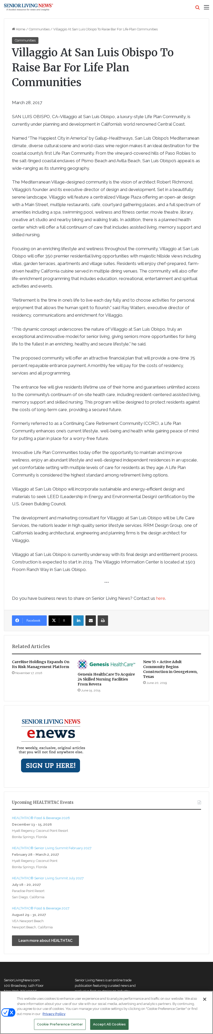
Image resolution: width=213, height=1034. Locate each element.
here (160, 598)
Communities (39, 29)
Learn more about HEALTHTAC (45, 940)
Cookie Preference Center (60, 1024)
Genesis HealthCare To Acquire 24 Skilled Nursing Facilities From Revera (106, 679)
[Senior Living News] (28, 7)
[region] (106, 1012)
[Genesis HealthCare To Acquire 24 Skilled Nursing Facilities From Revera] (107, 664)
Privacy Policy (54, 1014)
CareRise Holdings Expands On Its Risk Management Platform (40, 664)
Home (20, 29)
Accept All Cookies (109, 1024)
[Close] (204, 999)
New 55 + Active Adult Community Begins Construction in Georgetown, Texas (170, 669)
